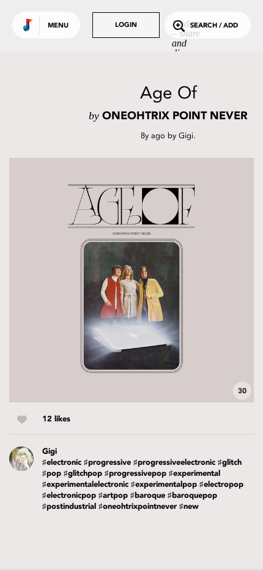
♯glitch (230, 463)
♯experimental (194, 474)
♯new (189, 507)
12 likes (56, 419)
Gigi (186, 135)
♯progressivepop (135, 474)
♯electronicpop (69, 496)
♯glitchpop (83, 474)
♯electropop (221, 485)
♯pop (51, 474)
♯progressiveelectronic (174, 463)
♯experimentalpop (164, 485)
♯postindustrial (69, 507)
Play (131, 280)
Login (126, 25)
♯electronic (61, 463)
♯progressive (107, 463)
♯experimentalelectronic (85, 485)
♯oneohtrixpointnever (137, 507)
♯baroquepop (192, 496)
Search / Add (214, 26)
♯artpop (113, 496)
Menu (58, 26)
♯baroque (147, 496)
